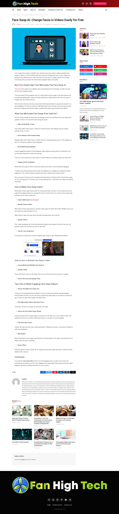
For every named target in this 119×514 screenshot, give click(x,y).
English (19, 24)
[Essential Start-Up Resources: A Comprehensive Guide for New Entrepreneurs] (44, 434)
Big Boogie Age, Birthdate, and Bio (97, 34)
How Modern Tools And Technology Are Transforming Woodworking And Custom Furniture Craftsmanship (43, 421)
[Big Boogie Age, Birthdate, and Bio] (84, 36)
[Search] (106, 10)
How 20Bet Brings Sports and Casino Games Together (92, 102)
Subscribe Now (100, 3)
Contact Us (68, 505)
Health (33, 10)
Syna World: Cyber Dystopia (20, 442)
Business (42, 10)
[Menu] (13, 10)
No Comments (47, 24)
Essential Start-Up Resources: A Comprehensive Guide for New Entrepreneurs (43, 443)
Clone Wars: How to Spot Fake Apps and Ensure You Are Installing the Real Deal (98, 135)
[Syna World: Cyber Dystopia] (22, 434)
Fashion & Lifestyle (55, 10)
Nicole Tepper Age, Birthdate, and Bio (95, 42)
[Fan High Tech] (25, 3)
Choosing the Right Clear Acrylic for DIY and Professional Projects (65, 443)
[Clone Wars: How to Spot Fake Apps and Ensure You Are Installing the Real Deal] (84, 136)
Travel (80, 10)
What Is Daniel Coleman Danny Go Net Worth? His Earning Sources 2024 (97, 51)
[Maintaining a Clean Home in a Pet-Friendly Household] (84, 128)
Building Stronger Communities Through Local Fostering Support (65, 420)
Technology (70, 10)
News (26, 10)
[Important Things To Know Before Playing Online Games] (22, 410)
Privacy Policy (57, 505)
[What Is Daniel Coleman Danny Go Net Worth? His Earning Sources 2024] (84, 52)
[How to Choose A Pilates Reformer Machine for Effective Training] (84, 118)
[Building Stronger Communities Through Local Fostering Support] (66, 410)
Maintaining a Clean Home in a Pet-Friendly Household (98, 126)
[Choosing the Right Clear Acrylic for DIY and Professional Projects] (66, 434)
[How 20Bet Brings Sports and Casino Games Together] (93, 91)
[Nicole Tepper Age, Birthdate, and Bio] (84, 44)
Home (19, 10)
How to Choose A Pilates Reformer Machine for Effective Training (97, 118)
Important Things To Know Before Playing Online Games (21, 419)
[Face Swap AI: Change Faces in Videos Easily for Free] (44, 48)
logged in (23, 459)
